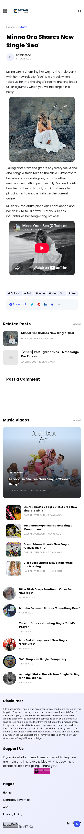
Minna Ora (58, 293)
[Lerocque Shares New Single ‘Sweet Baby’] (42, 462)
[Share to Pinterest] (39, 304)
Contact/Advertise (16, 800)
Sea (73, 293)
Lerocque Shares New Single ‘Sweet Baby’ (39, 482)
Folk (29, 293)
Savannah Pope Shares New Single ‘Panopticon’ (47, 527)
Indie (42, 293)
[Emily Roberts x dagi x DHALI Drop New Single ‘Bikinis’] (13, 512)
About (7, 807)
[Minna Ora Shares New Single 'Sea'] (10, 338)
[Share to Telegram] (52, 304)
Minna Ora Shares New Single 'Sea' (48, 333)
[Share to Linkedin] (45, 304)
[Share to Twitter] (32, 304)
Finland (22, 27)
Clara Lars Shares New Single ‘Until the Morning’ (48, 564)
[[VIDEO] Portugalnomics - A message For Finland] (10, 357)
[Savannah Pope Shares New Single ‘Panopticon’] (13, 531)
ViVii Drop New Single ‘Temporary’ (43, 659)
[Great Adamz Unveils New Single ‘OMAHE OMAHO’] (13, 549)
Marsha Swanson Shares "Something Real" (49, 608)
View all (77, 324)
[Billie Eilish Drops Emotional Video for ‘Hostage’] (9, 593)
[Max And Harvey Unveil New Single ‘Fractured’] (9, 644)
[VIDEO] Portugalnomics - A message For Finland (50, 354)
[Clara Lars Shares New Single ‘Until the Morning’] (13, 568)
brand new (17, 472)
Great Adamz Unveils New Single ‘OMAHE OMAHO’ (46, 546)
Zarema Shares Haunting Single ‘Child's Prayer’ (47, 625)
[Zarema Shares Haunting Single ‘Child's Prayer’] (9, 627)
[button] (59, 305)
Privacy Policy (12, 814)
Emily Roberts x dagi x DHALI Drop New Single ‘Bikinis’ (50, 508)
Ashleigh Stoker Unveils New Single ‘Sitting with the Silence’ (49, 676)
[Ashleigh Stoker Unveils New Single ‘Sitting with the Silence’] (9, 678)
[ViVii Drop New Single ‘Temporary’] (9, 661)
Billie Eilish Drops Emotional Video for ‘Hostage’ (45, 591)
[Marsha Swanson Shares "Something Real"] (9, 610)
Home (10, 27)
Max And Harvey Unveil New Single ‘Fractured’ (43, 642)
